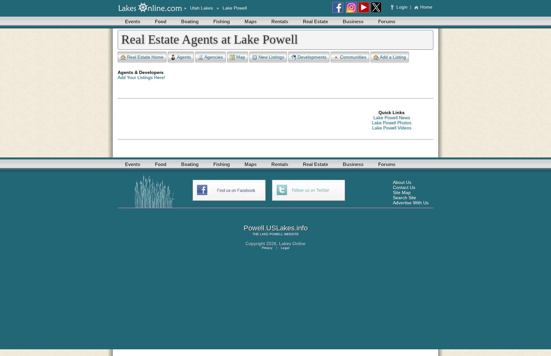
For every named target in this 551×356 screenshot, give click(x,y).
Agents (184, 57)
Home (426, 7)
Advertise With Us (411, 202)
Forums (386, 21)
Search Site (404, 197)
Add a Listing (393, 57)
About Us (402, 182)
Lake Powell (235, 8)
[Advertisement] (234, 120)
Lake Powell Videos (391, 127)
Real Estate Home (145, 57)
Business (353, 21)
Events (132, 21)
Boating (190, 21)
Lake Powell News (391, 117)
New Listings (271, 57)
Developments (312, 57)
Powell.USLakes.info (276, 228)
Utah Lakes (201, 8)
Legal (285, 248)
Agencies (213, 57)
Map (240, 57)
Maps (251, 21)
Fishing (221, 21)
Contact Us (404, 187)
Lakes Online (292, 243)
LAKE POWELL (271, 234)
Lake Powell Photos (391, 122)
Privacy (267, 248)
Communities (353, 57)
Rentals (279, 21)
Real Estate (315, 21)
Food (160, 21)
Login (402, 7)
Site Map (402, 192)
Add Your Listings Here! (141, 77)
